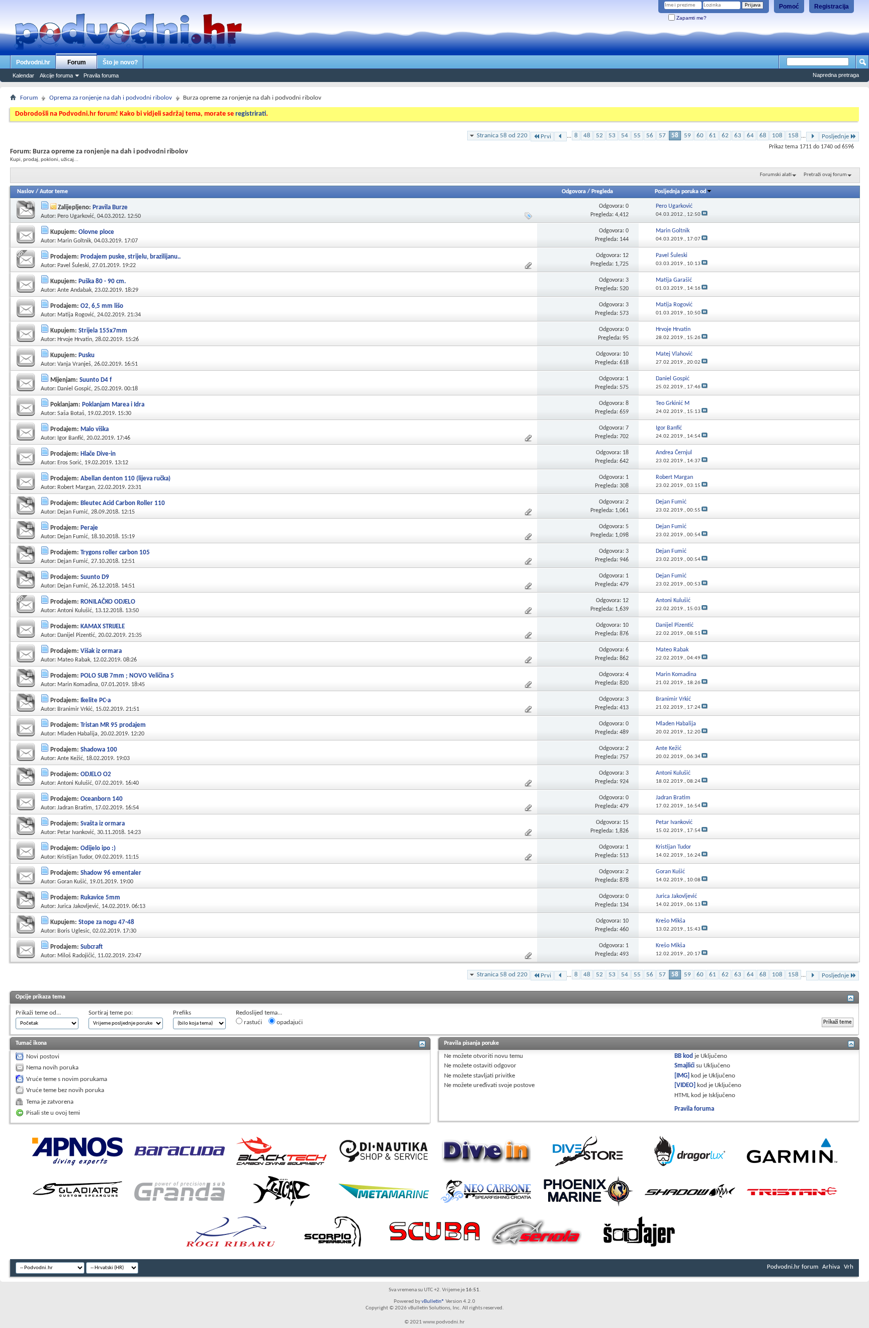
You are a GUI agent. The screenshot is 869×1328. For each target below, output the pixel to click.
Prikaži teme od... (38, 1013)
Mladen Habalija (77, 734)
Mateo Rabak (73, 660)
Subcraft (91, 947)
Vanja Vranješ (74, 364)
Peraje (89, 528)
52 (599, 135)
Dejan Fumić (72, 512)
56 (649, 135)
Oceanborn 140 (101, 799)
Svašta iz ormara (102, 823)
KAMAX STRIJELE (102, 626)
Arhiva (831, 1267)
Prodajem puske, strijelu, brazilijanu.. (130, 257)
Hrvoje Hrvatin (74, 340)
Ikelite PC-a (95, 700)
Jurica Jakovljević (78, 906)
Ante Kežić (70, 759)
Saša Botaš (70, 413)
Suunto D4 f (95, 380)
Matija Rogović (75, 315)
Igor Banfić (70, 438)
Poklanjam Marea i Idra (113, 404)
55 (637, 135)
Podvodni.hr (33, 62)
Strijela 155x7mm (102, 330)
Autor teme (54, 192)
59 (687, 135)
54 (624, 135)
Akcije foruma (56, 75)
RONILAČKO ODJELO (107, 602)
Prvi (546, 136)
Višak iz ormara (101, 651)
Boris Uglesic (73, 931)
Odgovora (574, 192)
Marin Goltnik (74, 241)
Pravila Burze (110, 207)
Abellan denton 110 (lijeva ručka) (125, 478)
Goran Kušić (71, 882)
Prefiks (182, 1013)
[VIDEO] (685, 1085)
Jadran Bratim (74, 808)
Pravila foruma (101, 75)
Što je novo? (120, 62)
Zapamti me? (691, 18)
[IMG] (681, 1075)
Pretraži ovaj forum (825, 175)
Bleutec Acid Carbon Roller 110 (122, 503)
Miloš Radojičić (76, 956)
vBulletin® (433, 1301)
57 (662, 135)
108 (777, 135)
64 (750, 135)
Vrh (848, 1267)
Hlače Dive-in (98, 454)
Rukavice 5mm (100, 897)
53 (612, 135)
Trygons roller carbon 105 (115, 552)
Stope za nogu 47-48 (106, 922)
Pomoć (789, 6)
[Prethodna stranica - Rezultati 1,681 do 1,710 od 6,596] (560, 136)
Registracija (831, 6)
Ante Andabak (74, 290)
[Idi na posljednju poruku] (705, 214)
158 (793, 135)
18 (626, 453)
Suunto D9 (94, 577)
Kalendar (23, 75)
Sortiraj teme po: (111, 1013)
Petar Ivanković (75, 832)
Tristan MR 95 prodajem (113, 725)
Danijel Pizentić (76, 635)
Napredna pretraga (836, 75)
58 (674, 135)
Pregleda (602, 192)
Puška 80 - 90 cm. (102, 281)
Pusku (86, 355)
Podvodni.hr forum (792, 1267)
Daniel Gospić (74, 389)
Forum (76, 62)
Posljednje (835, 136)
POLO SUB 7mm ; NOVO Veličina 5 (127, 676)
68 (762, 135)
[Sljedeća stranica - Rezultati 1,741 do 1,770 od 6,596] (812, 136)
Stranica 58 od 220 (502, 135)
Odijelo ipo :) (98, 848)
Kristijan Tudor (74, 857)
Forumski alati (776, 175)
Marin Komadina (77, 685)
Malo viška (94, 429)
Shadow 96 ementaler (110, 873)
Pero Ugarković (75, 216)
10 (626, 354)
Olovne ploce (96, 232)
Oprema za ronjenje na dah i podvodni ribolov (110, 98)
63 (737, 135)
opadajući (289, 1022)
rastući (252, 1022)
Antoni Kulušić (74, 611)
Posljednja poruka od (680, 192)
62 (725, 135)
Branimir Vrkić (75, 709)
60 (700, 135)
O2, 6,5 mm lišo (101, 306)
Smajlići (684, 1065)
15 (626, 822)
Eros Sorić (69, 463)
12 (626, 256)
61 (712, 135)
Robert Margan (76, 487)
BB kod (683, 1056)
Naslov (25, 192)
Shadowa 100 (98, 749)
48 (586, 135)
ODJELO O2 (95, 774)
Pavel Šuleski (73, 266)
